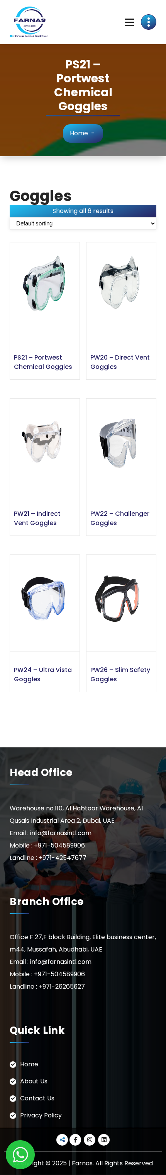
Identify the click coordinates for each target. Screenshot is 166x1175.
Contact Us (37, 1098)
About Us (33, 1081)
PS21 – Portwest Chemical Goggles (43, 362)
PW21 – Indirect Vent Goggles (37, 518)
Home (79, 133)
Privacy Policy (41, 1115)
